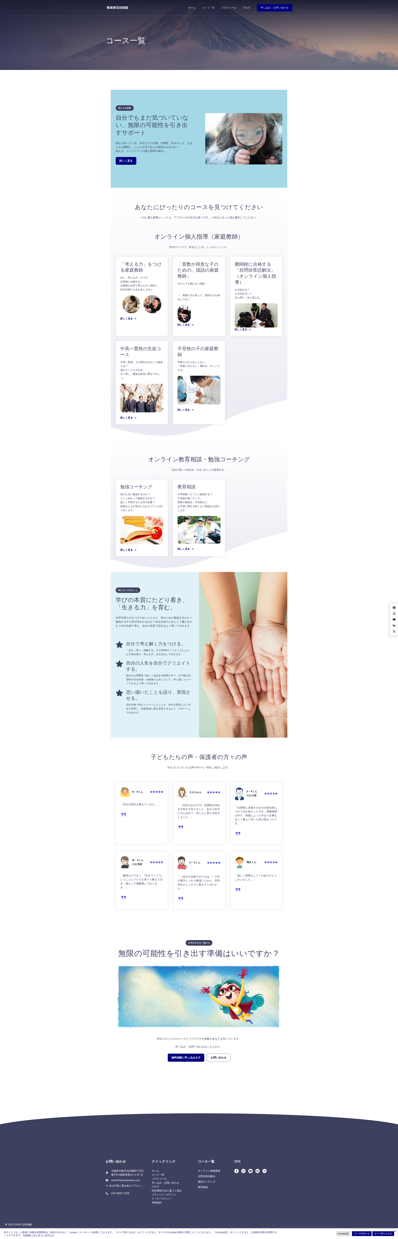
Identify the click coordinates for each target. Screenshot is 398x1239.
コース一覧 (208, 7)
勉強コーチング (136, 487)
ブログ (246, 7)
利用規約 (157, 1202)
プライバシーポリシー (164, 1194)
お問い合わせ (219, 1057)
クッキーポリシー (162, 1198)
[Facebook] (236, 1171)
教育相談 (187, 487)
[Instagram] (243, 1171)
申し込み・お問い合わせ (275, 7)
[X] (264, 1171)
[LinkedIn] (257, 1171)
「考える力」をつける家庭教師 (141, 267)
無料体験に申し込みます (186, 1057)
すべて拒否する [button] (361, 1233)
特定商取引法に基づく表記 (167, 1190)
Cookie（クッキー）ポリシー (38, 1235)
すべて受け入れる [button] (383, 1233)
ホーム (192, 7)
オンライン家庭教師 (209, 1170)
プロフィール (228, 7)
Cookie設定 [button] (343, 1233)
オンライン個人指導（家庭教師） (199, 236)
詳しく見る (126, 160)
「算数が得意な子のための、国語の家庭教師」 (198, 270)
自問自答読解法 (206, 1176)
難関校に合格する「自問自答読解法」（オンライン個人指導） (255, 273)
